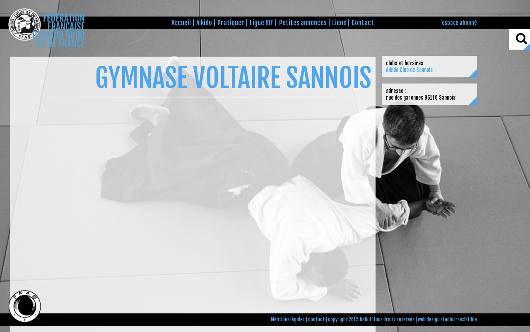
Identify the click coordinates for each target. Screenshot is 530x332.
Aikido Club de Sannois (409, 70)
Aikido (204, 23)
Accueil (181, 23)
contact (316, 319)
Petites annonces (303, 23)
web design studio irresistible (447, 319)
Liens (339, 23)
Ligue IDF (261, 23)
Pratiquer (230, 23)
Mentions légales (288, 319)
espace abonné (459, 22)
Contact (363, 23)
